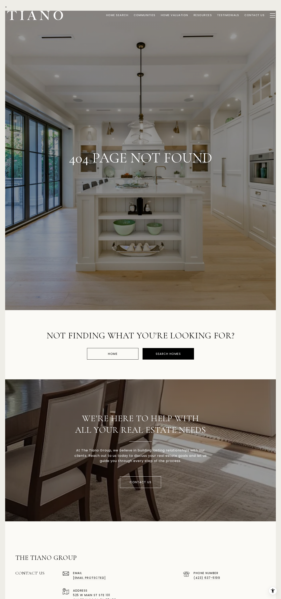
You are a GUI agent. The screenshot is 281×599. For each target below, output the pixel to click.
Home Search (117, 15)
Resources (203, 15)
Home (112, 354)
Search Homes (168, 354)
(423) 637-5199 (207, 578)
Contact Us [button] (140, 482)
